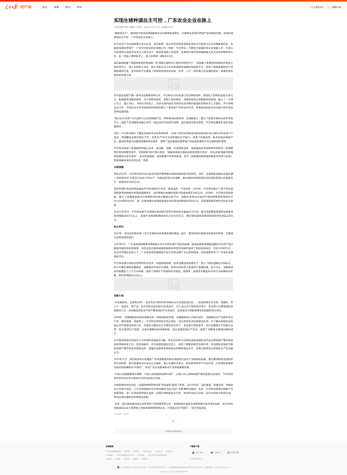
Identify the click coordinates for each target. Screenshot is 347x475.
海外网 (126, 459)
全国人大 (169, 451)
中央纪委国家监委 (113, 451)
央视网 (135, 459)
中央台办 (158, 451)
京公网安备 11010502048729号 (133, 467)
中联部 (136, 451)
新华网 (144, 459)
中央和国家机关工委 (125, 455)
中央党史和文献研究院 (157, 455)
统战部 (127, 451)
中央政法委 (147, 451)
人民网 (108, 459)
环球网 (117, 459)
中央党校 (140, 455)
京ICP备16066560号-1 (157, 467)
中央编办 (109, 455)
